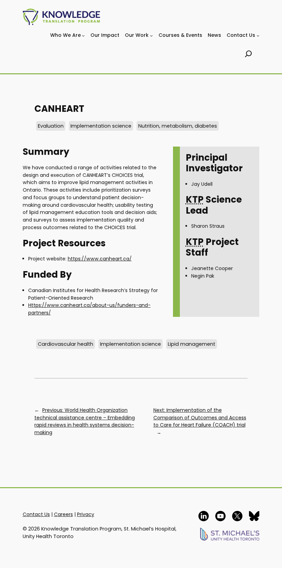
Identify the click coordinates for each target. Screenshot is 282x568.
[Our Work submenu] (151, 35)
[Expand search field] (248, 55)
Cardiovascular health (65, 344)
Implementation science (100, 125)
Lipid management (191, 344)
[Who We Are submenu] (83, 35)
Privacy (85, 514)
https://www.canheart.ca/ (100, 258)
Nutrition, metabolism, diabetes (177, 125)
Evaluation (51, 125)
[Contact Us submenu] (258, 35)
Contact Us (36, 514)
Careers (63, 514)
